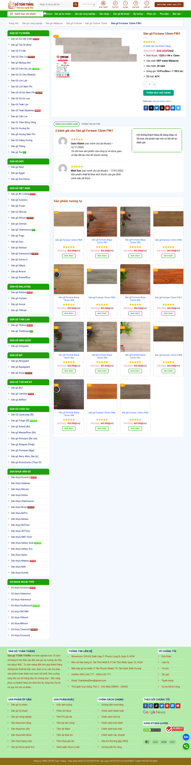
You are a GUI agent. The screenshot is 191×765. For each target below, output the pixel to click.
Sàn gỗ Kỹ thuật (121, 14)
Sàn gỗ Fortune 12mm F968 (168, 355)
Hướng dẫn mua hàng (112, 704)
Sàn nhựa (104, 14)
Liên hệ (165, 662)
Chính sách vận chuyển (113, 735)
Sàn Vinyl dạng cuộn (21, 741)
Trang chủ (14, 23)
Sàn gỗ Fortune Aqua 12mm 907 (102, 241)
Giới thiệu (166, 656)
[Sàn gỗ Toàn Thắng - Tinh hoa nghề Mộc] (20, 5)
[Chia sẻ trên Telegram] (178, 107)
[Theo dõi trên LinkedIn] (172, 705)
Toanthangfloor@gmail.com (92, 680)
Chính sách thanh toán (112, 710)
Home (49, 14)
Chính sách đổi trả (110, 716)
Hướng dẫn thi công (111, 747)
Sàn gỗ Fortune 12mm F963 (102, 297)
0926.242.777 (103, 674)
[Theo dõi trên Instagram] (150, 705)
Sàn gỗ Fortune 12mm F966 (102, 412)
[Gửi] (75, 4)
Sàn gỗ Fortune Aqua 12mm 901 (135, 356)
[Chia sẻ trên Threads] (162, 107)
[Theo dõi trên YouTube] (177, 705)
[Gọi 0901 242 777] (186, 746)
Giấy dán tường (64, 704)
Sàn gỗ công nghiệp (85, 14)
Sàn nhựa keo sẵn (20, 728)
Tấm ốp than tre (64, 735)
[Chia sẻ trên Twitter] (156, 107)
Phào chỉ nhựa (63, 710)
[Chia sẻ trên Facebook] (146, 107)
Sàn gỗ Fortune (74, 23)
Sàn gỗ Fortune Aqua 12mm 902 (135, 241)
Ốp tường (138, 14)
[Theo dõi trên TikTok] (156, 705)
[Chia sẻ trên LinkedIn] (172, 107)
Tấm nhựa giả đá (65, 741)
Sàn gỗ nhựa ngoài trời (22, 747)
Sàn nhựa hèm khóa (21, 735)
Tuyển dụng (167, 680)
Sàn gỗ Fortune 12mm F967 (168, 297)
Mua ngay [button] (68, 256)
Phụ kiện (164, 14)
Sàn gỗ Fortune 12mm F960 (168, 240)
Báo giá (176, 14)
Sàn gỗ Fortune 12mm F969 (68, 240)
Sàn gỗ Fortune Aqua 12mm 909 (69, 299)
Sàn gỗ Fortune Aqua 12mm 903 (69, 356)
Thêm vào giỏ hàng (158, 92)
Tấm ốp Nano (63, 728)
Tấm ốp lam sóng (65, 722)
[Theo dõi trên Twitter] (161, 705)
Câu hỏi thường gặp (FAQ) (114, 741)
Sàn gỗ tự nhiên (62, 14)
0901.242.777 (87, 674)
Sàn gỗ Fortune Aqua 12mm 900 (102, 356)
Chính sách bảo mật (111, 728)
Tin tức (165, 668)
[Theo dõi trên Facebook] (145, 705)
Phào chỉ (151, 14)
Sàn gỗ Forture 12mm (96, 23)
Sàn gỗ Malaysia (54, 23)
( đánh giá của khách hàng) (157, 46)
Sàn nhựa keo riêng (21, 722)
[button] (25, 14)
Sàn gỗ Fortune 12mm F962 (135, 412)
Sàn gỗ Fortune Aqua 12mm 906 (135, 299)
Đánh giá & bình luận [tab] (67, 124)
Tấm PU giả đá (64, 716)
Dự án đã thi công (171, 686)
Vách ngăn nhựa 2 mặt (67, 747)
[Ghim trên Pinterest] (167, 107)
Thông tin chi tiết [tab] (90, 124)
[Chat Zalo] (186, 737)
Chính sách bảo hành (112, 722)
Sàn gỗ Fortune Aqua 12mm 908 (69, 414)
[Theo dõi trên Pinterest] (167, 705)
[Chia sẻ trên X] (151, 107)
